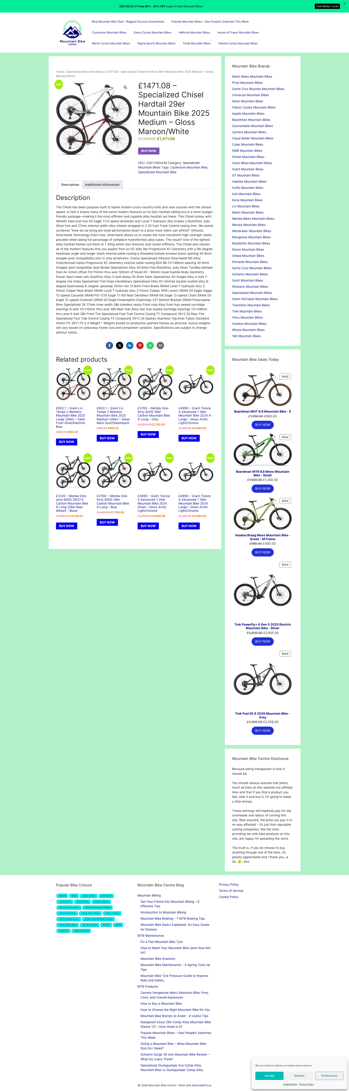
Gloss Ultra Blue (68, 924)
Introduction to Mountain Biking (163, 912)
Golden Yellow (90, 925)
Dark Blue (106, 895)
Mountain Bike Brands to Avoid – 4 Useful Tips (174, 1016)
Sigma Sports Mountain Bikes (156, 43)
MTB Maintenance (150, 935)
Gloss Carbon (102, 901)
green (106, 924)
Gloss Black (83, 901)
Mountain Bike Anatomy (158, 959)
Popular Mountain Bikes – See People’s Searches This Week (210, 21)
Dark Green (65, 901)
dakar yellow (89, 896)
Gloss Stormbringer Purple (99, 919)
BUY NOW (148, 151)
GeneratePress (201, 1085)
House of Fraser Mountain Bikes (238, 32)
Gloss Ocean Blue (91, 913)
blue (74, 895)
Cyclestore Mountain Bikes (109, 32)
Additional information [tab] (102, 184)
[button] (125, 87)
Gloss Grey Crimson (69, 907)
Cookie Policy (290, 1084)
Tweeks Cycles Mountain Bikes (238, 43)
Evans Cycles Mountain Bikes (152, 32)
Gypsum (63, 930)
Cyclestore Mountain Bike (188, 167)
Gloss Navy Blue (67, 913)
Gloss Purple (112, 913)
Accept (269, 1075)
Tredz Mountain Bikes (197, 43)
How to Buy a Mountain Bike (161, 1003)
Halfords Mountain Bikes (194, 32)
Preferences (329, 1075)
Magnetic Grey (81, 930)
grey (118, 924)
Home (60, 71)
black (62, 895)
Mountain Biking (149, 895)
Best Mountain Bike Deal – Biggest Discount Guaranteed (128, 21)
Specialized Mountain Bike (157, 172)
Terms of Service (231, 891)
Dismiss (299, 1075)
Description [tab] (70, 184)
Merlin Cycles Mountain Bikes (111, 43)
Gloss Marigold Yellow (98, 907)
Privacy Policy (306, 1084)
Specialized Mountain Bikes (85, 71)
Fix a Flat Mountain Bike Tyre (162, 942)
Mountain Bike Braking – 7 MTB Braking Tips (173, 918)
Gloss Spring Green (69, 919)
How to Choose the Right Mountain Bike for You (175, 1010)
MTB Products (147, 986)
